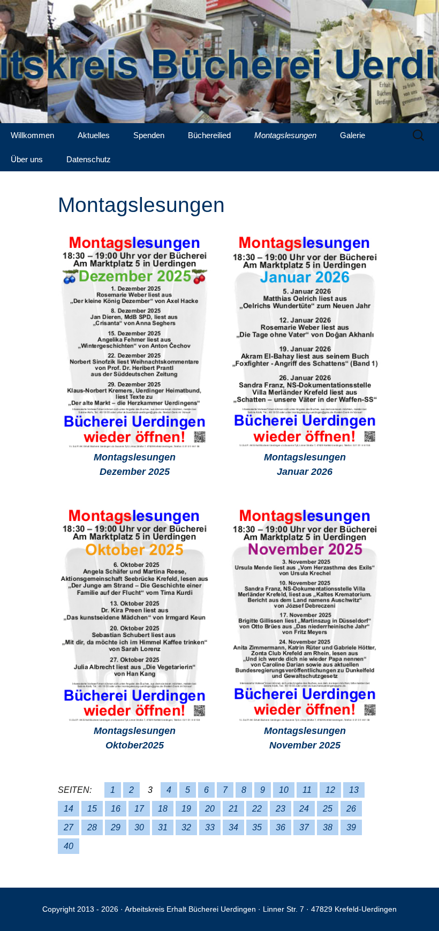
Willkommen (32, 135)
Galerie (352, 135)
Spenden (148, 135)
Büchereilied (209, 135)
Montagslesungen (285, 135)
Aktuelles (94, 135)
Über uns (27, 159)
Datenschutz (88, 159)
